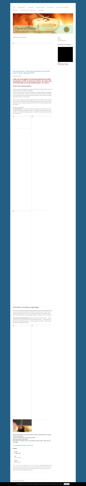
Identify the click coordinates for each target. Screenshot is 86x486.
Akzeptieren (66, 484)
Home (14, 7)
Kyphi (33, 466)
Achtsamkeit (42, 465)
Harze (49, 465)
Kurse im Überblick (21, 7)
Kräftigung (26, 466)
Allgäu (46, 465)
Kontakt (58, 37)
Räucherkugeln (50, 7)
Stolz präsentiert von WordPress (18, 480)
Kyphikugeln (36, 466)
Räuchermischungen (40, 7)
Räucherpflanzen (41, 468)
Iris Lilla (22, 466)
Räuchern (35, 468)
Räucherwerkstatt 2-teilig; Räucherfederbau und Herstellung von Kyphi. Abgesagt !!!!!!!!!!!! (31, 72)
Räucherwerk (30, 7)
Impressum (59, 38)
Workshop (31, 469)
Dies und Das (15, 10)
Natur (40, 466)
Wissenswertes (41, 10)
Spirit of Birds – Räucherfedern (62, 7)
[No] (84, 484)
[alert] (65, 55)
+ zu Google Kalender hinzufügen (19, 445)
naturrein (43, 466)
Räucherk (19, 468)
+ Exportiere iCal (29, 445)
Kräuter (29, 466)
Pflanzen (47, 466)
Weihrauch (21, 469)
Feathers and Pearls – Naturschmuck (28, 10)
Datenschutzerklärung (61, 40)
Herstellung (18, 466)
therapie (17, 469)
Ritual (46, 468)
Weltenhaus (26, 469)
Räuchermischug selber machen (27, 468)
